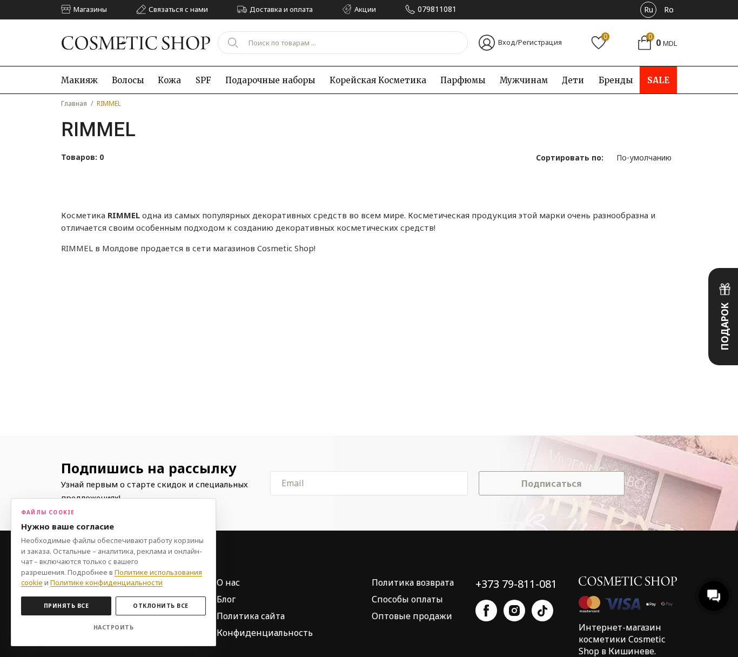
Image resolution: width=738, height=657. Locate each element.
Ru (648, 9)
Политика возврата (413, 582)
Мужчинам (524, 80)
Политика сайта (251, 616)
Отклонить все (161, 605)
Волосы (128, 80)
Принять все (66, 605)
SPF (203, 80)
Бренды (616, 80)
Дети (573, 80)
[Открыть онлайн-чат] (714, 596)
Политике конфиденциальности (106, 582)
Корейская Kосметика (378, 80)
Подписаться (551, 484)
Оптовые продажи (412, 616)
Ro (669, 9)
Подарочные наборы (270, 80)
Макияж (79, 80)
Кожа (169, 80)
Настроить (113, 627)
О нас (228, 582)
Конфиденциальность (265, 633)
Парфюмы (462, 80)
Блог (226, 599)
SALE (658, 80)
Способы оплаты (407, 599)
